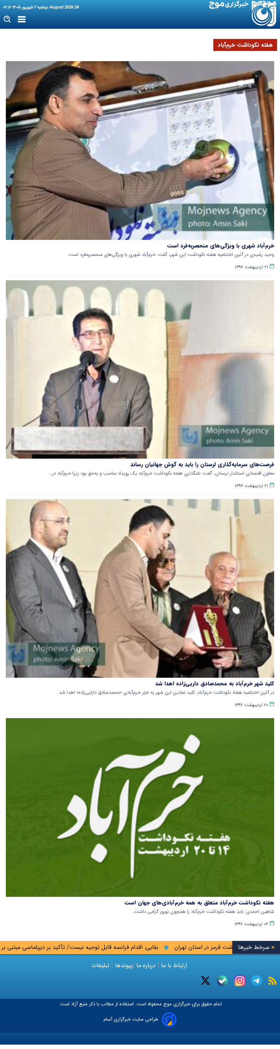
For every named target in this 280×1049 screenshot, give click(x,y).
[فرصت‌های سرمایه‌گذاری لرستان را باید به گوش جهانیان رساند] (140, 369)
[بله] (222, 980)
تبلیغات (101, 965)
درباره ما (146, 965)
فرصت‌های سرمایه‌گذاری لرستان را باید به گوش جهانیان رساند (202, 464)
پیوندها (123, 965)
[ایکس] (205, 980)
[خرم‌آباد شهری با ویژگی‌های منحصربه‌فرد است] (140, 150)
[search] (7, 19)
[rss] (272, 980)
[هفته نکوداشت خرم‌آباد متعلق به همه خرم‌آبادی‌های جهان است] (140, 807)
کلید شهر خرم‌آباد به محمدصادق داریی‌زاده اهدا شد (214, 683)
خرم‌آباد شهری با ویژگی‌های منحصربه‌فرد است (220, 245)
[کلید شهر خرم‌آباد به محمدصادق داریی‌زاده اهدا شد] (140, 588)
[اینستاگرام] (239, 980)
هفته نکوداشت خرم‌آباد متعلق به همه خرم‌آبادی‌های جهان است (199, 902)
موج (167, 1004)
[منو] (22, 20)
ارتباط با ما (174, 965)
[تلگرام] (256, 980)
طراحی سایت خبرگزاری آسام (131, 1019)
